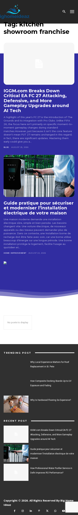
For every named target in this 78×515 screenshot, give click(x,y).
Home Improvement (15, 253)
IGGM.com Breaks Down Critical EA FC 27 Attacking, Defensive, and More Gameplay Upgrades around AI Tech (36, 100)
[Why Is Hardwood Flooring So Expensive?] (16, 404)
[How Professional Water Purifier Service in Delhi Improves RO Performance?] (16, 472)
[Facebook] (14, 511)
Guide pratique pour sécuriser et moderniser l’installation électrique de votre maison (39, 207)
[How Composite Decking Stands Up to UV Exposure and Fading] (16, 385)
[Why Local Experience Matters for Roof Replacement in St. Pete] (16, 366)
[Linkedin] (31, 511)
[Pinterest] (39, 511)
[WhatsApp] (55, 511)
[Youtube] (63, 511)
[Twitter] (47, 511)
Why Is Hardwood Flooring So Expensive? (50, 400)
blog (6, 147)
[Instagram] (23, 511)
